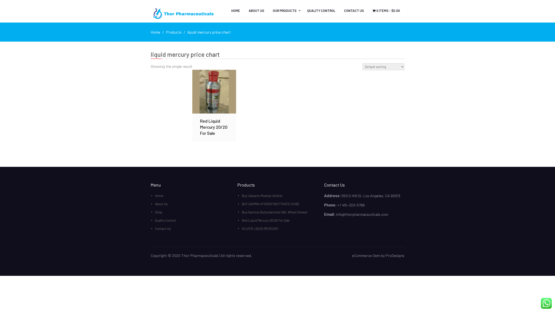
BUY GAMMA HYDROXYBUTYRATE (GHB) (270, 204)
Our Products (284, 11)
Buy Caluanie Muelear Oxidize (262, 196)
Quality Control (321, 11)
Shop (158, 212)
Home (235, 11)
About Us (256, 11)
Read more (214, 91)
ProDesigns (395, 255)
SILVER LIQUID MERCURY (260, 229)
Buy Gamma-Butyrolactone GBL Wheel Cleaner (275, 212)
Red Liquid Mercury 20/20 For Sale (266, 220)
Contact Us (354, 11)
